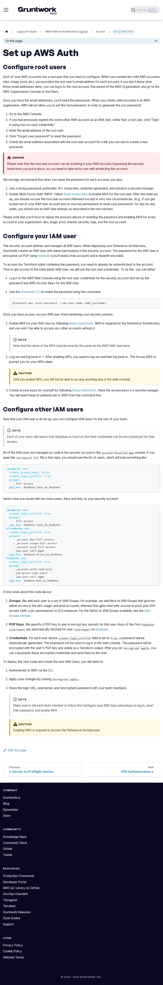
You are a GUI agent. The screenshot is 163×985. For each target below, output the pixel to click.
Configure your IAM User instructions (107, 705)
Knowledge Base (14, 837)
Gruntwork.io (11, 797)
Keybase (44, 256)
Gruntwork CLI (30, 292)
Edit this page (17, 750)
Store (6, 816)
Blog (6, 803)
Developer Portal (14, 882)
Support (8, 924)
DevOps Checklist (15, 894)
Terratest (9, 906)
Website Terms (13, 957)
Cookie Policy (12, 951)
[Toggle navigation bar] (6, 10)
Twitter (8, 855)
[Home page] (6, 32)
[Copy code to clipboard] (155, 303)
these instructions (76, 194)
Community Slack (15, 843)
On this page (13, 41)
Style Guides (11, 918)
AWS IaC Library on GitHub (21, 888)
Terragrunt (10, 900)
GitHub (7, 849)
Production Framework (18, 876)
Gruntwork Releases (17, 912)
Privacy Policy (13, 945)
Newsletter (10, 810)
